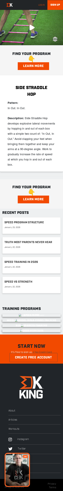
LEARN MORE (33, 66)
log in (41, 5)
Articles (12, 419)
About (11, 410)
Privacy (52, 483)
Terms (52, 487)
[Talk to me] (17, 470)
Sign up (55, 5)
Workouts (13, 429)
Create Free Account (33, 357)
